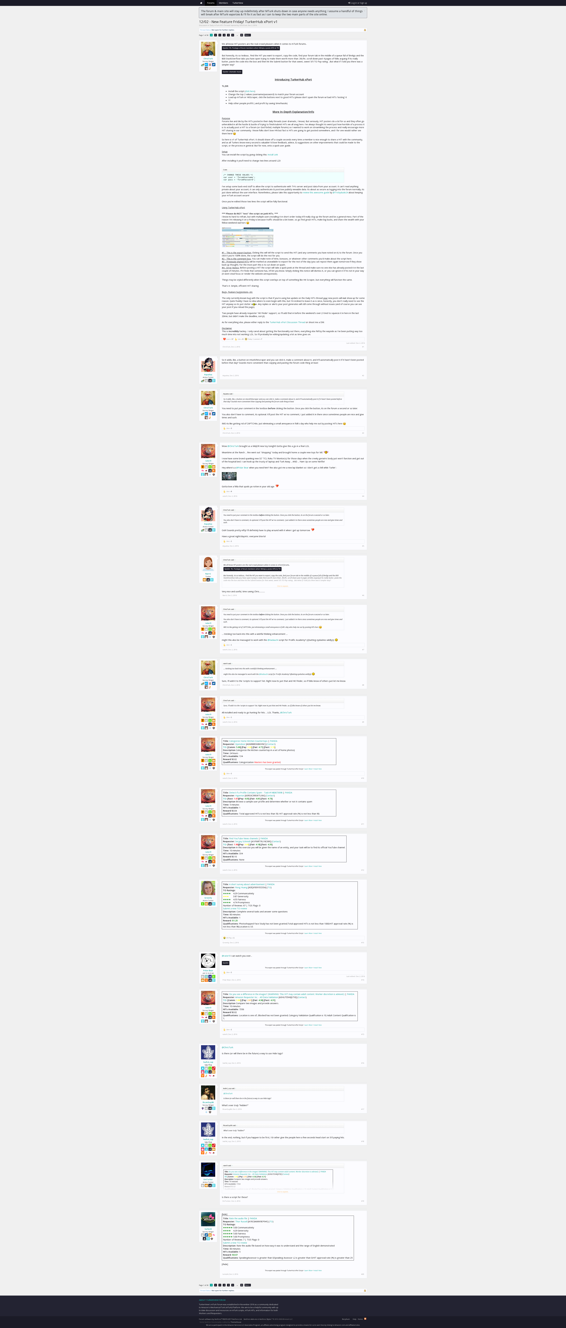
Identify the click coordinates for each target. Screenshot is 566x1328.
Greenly (208, 898)
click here (249, 91)
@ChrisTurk (233, 446)
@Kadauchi (273, 639)
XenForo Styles (265, 1319)
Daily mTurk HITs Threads (220, 25)
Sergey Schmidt (243, 841)
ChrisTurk (243, 25)
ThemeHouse (236, 1322)
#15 (362, 1034)
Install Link (273, 154)
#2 (363, 375)
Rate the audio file (238, 1218)
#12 (362, 870)
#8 (363, 685)
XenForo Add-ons (250, 1319)
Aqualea (208, 374)
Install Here (318, 769)
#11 (362, 824)
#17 (362, 1109)
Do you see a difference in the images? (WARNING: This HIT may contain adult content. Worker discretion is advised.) (286, 994)
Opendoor (240, 744)
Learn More (308, 769)
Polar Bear (208, 970)
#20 (362, 1274)
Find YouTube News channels (243, 838)
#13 (362, 943)
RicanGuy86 (208, 1102)
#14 (362, 980)
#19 (362, 1201)
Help (354, 1319)
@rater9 (226, 955)
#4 (363, 496)
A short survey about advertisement (247, 884)
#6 (363, 595)
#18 (362, 1141)
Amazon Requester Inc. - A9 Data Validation (256, 997)
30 (242, 35)
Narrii (208, 574)
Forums (210, 2)
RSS (365, 1319)
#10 (362, 778)
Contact (271, 744)
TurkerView (237, 2)
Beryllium (346, 1319)
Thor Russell (241, 1221)
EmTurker (208, 1179)
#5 (363, 546)
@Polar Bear (242, 467)
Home (201, 3)
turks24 (208, 1229)
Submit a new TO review (235, 908)
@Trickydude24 (340, 192)
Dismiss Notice (364, 11)
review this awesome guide (316, 192)
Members (223, 2)
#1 (363, 347)
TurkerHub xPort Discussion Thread (287, 322)
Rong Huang (241, 887)
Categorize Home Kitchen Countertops (248, 740)
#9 (363, 722)
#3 (363, 433)
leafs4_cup (208, 1062)
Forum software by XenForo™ (220, 1319)
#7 (363, 650)
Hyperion (239, 795)
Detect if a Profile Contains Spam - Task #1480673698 (255, 792)
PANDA (273, 740)
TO (224, 747)
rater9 (208, 461)
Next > (247, 35)
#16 (362, 1063)
